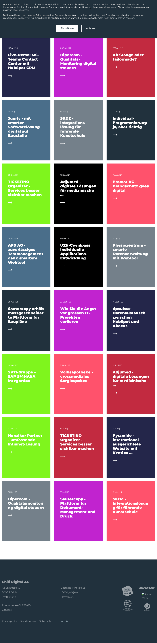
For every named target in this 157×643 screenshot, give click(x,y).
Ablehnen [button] (91, 28)
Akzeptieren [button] (67, 28)
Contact (7, 609)
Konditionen (28, 621)
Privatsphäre (9, 621)
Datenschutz (47, 621)
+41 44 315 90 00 (21, 605)
